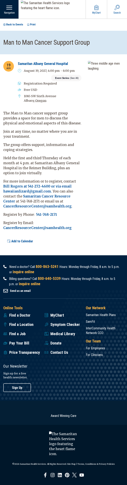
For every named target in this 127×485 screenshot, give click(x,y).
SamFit (90, 322)
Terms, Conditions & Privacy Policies (96, 464)
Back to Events (14, 24)
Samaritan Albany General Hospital (43, 64)
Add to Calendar (22, 241)
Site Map (71, 464)
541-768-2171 (46, 214)
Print (33, 24)
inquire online (23, 272)
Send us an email (20, 290)
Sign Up (17, 388)
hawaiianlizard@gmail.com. (27, 191)
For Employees (95, 348)
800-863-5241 (47, 266)
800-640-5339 (49, 278)
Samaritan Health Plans (101, 315)
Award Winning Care (63, 416)
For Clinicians (94, 355)
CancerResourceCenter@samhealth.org (37, 206)
